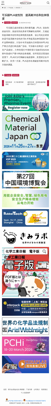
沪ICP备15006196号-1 (15, 401)
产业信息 (7, 23)
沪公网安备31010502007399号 (36, 401)
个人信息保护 (25, 392)
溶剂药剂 (14, 23)
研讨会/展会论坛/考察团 (16, 389)
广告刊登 (29, 389)
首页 (5, 389)
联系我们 (44, 389)
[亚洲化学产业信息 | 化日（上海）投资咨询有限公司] (25, 3)
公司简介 (37, 389)
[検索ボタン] (48, 3)
